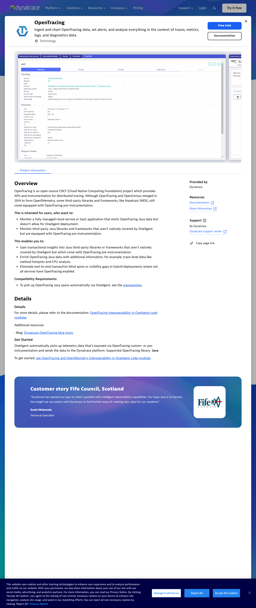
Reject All (197, 593)
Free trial (224, 25)
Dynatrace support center (206, 231)
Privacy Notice (39, 604)
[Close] (246, 21)
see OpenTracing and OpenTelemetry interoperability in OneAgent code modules (93, 358)
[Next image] (238, 107)
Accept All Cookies (226, 593)
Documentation (224, 36)
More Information (201, 208)
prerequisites (132, 285)
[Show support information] (205, 220)
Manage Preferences (166, 593)
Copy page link (205, 243)
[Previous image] (18, 107)
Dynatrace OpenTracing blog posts (48, 333)
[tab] (32, 171)
